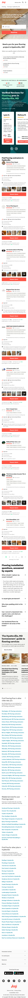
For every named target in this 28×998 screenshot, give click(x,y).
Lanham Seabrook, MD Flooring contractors (13, 759)
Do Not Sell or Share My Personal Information (14, 994)
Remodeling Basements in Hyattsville (12, 827)
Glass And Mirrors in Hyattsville (10, 924)
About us (4, 964)
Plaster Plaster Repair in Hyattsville (11, 922)
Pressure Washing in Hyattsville (10, 903)
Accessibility (13, 992)
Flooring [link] (4, 6)
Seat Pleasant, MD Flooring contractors (12, 781)
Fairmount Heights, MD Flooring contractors (14, 775)
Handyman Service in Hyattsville (10, 879)
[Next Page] (25, 557)
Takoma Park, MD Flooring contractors (12, 738)
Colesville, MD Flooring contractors (11, 786)
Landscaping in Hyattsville (9, 892)
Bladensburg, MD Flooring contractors (12, 716)
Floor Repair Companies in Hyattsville (12, 819)
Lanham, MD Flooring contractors (11, 756)
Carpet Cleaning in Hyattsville (10, 884)
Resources (4, 960)
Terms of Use (10, 990)
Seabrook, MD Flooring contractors (11, 751)
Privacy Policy (18, 990)
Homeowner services (7, 951)
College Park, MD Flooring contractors (12, 730)
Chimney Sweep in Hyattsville (10, 927)
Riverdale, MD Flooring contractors (11, 714)
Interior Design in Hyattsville (9, 835)
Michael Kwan (6, 665)
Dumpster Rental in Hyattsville (10, 895)
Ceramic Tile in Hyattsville (9, 811)
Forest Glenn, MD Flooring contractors (12, 765)
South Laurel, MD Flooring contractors (12, 773)
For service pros (5, 955)
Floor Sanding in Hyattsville (9, 816)
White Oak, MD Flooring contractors (11, 746)
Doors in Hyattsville (7, 932)
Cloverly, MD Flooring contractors (11, 789)
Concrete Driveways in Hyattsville (11, 919)
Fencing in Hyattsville (8, 887)
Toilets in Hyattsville (7, 832)
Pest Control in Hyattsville (9, 868)
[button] (4, 189)
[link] (5, 135)
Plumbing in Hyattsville (8, 863)
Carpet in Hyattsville (7, 813)
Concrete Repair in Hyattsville (10, 911)
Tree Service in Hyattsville (9, 865)
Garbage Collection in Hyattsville (11, 900)
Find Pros (14, 32)
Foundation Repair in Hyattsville (10, 906)
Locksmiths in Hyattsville (9, 889)
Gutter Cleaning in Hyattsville (10, 930)
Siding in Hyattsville (7, 881)
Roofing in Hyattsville (8, 860)
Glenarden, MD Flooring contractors (11, 754)
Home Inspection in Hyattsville (10, 908)
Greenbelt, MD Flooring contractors (11, 743)
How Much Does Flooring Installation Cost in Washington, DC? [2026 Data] (10, 671)
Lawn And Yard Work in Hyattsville (11, 876)
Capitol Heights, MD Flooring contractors (13, 740)
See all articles (8, 650)
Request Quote (14, 194)
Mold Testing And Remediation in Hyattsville (14, 916)
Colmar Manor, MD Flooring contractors (12, 722)
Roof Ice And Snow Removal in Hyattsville (13, 938)
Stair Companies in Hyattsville (10, 829)
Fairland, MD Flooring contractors (11, 783)
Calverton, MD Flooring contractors (11, 767)
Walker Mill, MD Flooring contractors (12, 778)
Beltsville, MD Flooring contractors (11, 770)
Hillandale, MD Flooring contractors (11, 748)
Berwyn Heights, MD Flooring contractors (13, 732)
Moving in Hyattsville (7, 871)
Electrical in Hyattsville (8, 873)
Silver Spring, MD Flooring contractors (12, 735)
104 (22, 557)
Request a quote (8, 140)
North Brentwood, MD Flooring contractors (13, 719)
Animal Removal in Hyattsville (10, 914)
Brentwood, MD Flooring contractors (11, 724)
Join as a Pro (18, 2)
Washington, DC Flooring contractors (12, 711)
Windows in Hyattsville (8, 898)
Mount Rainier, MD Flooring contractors (12, 727)
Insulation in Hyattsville (8, 935)
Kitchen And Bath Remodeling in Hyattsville (13, 824)
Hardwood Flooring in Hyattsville (11, 808)
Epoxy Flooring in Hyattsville (9, 821)
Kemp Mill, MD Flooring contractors (11, 762)
